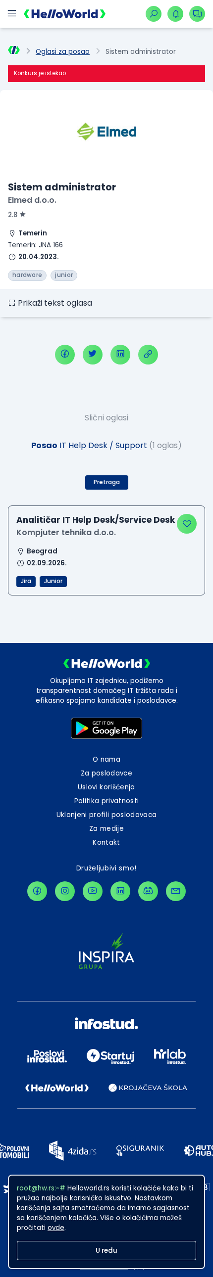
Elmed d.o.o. (32, 200)
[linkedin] (120, 355)
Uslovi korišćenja (106, 787)
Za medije (106, 828)
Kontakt (106, 842)
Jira (26, 581)
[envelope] (176, 891)
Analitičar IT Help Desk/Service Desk (95, 520)
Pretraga (107, 482)
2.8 (12, 215)
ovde (56, 1227)
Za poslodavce (106, 773)
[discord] (148, 891)
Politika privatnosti (106, 801)
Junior (53, 581)
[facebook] (65, 355)
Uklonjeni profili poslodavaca (106, 815)
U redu (106, 1250)
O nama (106, 759)
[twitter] (93, 355)
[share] (148, 355)
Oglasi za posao (63, 51)
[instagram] (65, 891)
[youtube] (93, 891)
